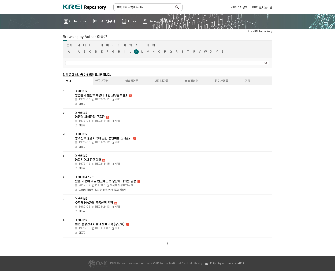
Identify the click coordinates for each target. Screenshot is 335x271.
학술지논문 (131, 81)
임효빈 (90, 189)
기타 (247, 81)
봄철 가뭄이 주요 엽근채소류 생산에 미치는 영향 (105, 181)
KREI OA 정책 (239, 7)
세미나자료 (161, 81)
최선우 (98, 189)
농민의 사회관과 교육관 (90, 117)
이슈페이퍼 (191, 81)
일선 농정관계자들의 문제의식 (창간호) (99, 224)
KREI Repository (262, 31)
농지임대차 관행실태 (88, 160)
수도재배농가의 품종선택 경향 (94, 202)
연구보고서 (101, 81)
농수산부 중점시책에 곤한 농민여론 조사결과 (103, 138)
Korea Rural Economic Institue (84, 7)
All (69, 51)
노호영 (82, 189)
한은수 (106, 189)
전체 (69, 45)
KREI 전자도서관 (262, 7)
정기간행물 (221, 81)
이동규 (82, 103)
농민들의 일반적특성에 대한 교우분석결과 (101, 95)
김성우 (123, 189)
